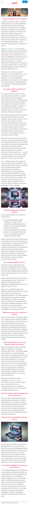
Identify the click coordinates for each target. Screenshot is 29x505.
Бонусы (25, 1)
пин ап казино (9, 49)
